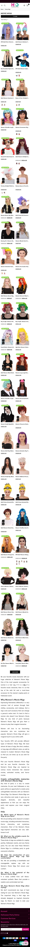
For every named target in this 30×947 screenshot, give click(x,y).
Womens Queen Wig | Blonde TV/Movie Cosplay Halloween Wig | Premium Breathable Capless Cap (8, 215)
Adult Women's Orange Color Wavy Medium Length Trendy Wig (8, 554)
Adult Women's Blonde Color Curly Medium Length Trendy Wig (8, 637)
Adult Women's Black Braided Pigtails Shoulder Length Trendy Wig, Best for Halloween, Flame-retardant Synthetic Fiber (8, 372)
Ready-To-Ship (5, 23)
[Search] (4, 5)
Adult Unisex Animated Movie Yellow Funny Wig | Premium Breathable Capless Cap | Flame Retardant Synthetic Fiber (8, 502)
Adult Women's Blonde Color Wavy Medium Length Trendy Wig (22, 612)
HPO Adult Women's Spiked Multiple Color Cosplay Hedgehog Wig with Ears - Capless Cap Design (22, 68)
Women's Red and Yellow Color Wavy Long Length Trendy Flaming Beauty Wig (22, 296)
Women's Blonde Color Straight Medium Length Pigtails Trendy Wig (22, 241)
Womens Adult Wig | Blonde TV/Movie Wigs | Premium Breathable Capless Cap (8, 451)
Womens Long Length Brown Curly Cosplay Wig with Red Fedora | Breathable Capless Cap (22, 372)
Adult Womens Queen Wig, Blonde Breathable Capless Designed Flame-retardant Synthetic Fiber (8, 296)
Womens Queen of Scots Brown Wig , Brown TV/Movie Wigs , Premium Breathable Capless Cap (22, 186)
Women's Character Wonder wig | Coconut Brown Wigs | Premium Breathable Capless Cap (22, 424)
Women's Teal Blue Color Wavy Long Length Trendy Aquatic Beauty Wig (22, 528)
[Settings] (24, 5)
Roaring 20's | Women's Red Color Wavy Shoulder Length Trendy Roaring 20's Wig (8, 241)
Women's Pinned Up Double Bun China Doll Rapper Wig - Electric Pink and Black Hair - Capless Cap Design (22, 398)
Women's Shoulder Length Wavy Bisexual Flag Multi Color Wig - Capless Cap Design (8, 127)
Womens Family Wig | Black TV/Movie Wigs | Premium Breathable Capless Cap (8, 476)
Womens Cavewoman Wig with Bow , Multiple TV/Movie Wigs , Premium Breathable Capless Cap (22, 127)
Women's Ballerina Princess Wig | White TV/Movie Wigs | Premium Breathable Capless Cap (22, 476)
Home (2, 9)
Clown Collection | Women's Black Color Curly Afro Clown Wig (22, 586)
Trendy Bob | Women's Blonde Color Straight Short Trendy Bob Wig (22, 663)
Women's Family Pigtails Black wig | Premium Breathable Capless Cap (8, 424)
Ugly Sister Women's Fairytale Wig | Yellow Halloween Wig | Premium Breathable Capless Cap (22, 347)
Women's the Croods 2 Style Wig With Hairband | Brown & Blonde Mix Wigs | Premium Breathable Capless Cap (22, 266)
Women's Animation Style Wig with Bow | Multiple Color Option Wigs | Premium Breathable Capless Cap (8, 266)
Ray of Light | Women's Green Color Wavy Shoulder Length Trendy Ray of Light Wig (22, 321)
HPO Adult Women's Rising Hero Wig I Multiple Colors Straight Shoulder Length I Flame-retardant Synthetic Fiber (22, 554)
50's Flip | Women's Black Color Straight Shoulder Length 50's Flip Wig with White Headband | (8, 663)
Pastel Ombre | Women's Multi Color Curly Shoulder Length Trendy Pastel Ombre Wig (8, 347)
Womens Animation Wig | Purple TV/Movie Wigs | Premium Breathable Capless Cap (22, 451)
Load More (15, 672)
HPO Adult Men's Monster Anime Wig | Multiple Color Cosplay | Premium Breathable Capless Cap (8, 42)
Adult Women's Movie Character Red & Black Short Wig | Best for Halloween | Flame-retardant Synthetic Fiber (8, 528)
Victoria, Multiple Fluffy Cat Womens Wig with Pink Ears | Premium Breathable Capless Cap (8, 186)
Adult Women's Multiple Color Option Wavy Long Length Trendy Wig (22, 156)
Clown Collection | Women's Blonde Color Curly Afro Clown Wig (8, 586)
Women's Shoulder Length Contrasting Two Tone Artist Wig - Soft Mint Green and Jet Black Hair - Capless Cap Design (8, 398)
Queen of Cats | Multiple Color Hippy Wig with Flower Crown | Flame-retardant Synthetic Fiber (22, 98)
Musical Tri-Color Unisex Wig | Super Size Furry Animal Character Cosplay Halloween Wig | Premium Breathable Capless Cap (8, 156)
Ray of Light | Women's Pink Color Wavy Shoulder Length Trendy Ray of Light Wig (8, 321)
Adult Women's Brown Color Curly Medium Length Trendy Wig (8, 612)
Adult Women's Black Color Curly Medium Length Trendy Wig (22, 637)
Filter (15, 16)
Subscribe (25, 929)
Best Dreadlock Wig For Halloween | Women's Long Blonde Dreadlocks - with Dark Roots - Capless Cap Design (8, 68)
